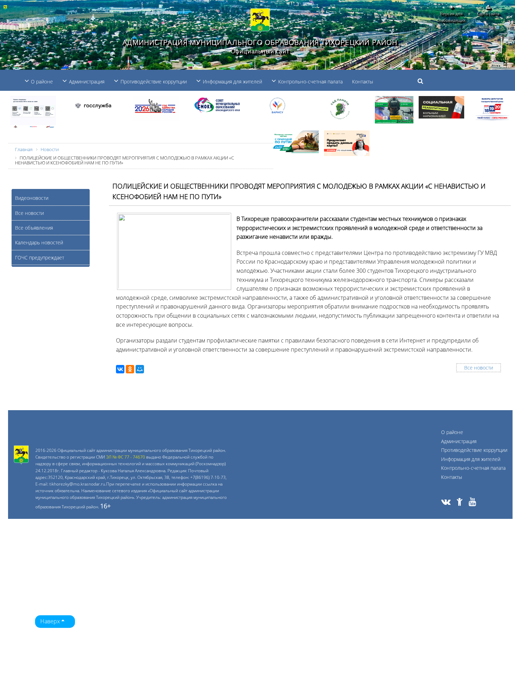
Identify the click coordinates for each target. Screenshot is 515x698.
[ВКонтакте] (120, 369)
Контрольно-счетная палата (473, 468)
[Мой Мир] (140, 369)
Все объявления (34, 227)
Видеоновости (31, 198)
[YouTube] (472, 503)
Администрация (458, 441)
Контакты (362, 81)
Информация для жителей (470, 459)
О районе (452, 432)
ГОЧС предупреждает (39, 257)
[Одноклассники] (130, 369)
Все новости (29, 213)
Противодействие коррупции (474, 450)
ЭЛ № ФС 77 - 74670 (125, 457)
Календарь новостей (39, 242)
